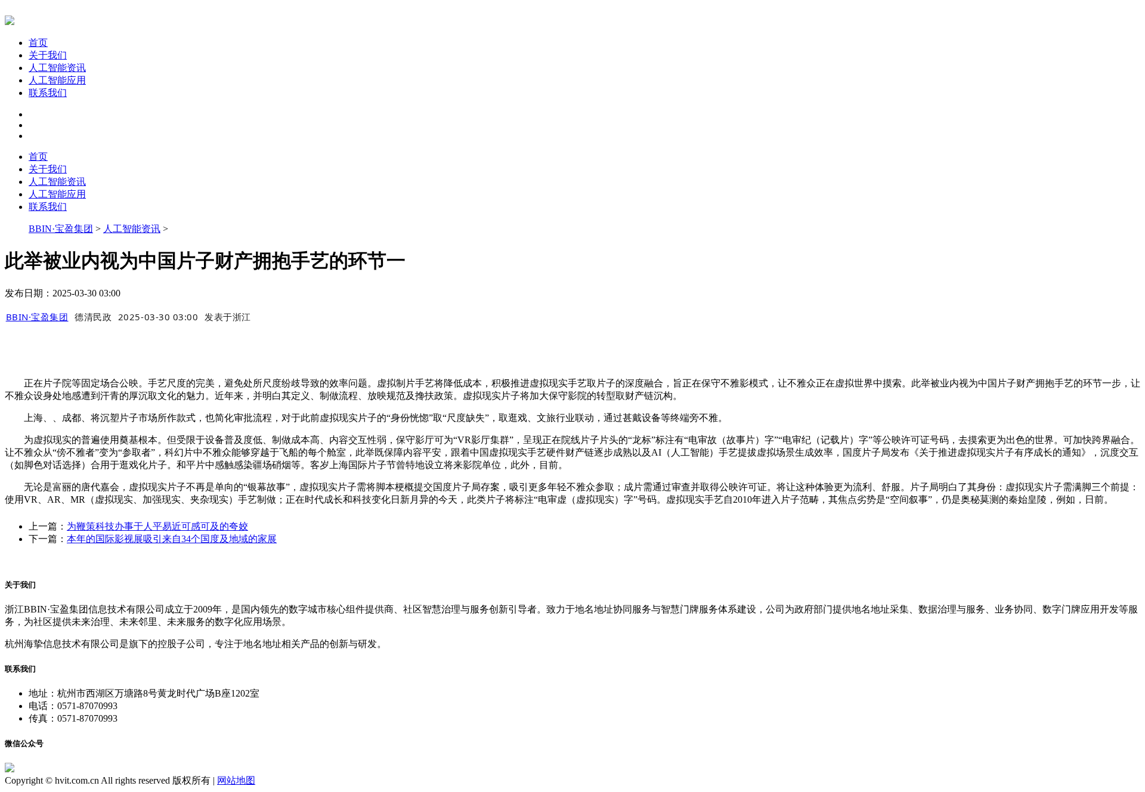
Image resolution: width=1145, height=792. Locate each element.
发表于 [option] (228, 317)
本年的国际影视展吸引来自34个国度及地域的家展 (172, 539)
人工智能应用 (57, 80)
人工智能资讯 (57, 68)
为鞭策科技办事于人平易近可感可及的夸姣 (157, 526)
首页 (38, 43)
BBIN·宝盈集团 (61, 229)
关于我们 (48, 55)
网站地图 (236, 780)
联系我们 (48, 93)
